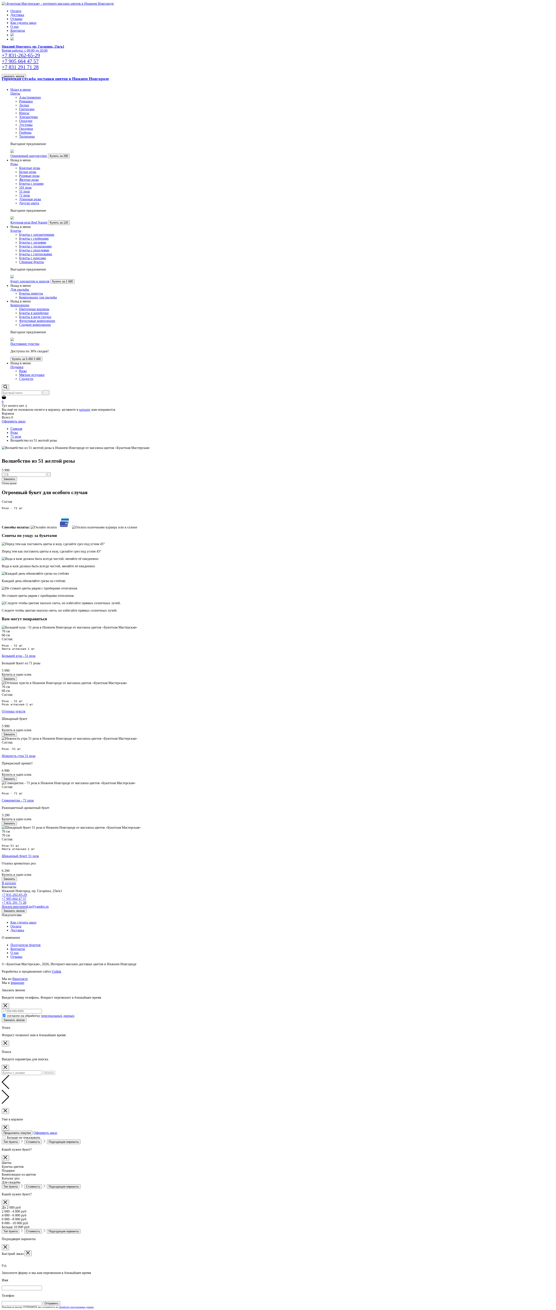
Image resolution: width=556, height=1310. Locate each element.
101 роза (25, 187)
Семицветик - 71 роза (18, 800)
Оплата (15, 11)
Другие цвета (29, 203)
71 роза (24, 195)
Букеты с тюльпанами (35, 246)
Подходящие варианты (64, 1141)
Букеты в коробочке (34, 313)
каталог (85, 409)
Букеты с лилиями (32, 242)
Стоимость (33, 1141)
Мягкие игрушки (32, 375)
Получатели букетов (25, 945)
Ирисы (24, 113)
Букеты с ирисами (32, 258)
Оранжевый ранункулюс (28, 156)
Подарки (16, 367)
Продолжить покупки (17, 1133)
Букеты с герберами (34, 238)
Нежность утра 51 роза (18, 756)
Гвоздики (26, 128)
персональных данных (57, 1016)
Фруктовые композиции (37, 321)
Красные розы (29, 168)
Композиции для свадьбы (38, 297)
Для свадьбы (19, 289)
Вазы (23, 371)
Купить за (59, 156)
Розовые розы (29, 176)
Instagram (17, 983)
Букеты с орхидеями (34, 250)
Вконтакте (20, 979)
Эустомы (26, 125)
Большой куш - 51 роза (18, 656)
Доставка (17, 15)
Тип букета (10, 1141)
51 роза (24, 191)
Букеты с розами (31, 183)
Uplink (56, 971)
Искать (49, 1072)
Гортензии (27, 109)
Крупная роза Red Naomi (28, 222)
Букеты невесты (31, 293)
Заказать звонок (14, 910)
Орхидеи (25, 121)
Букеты (15, 231)
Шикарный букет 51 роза (20, 856)
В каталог (9, 883)
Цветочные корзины (34, 309)
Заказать (9, 479)
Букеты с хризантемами (36, 234)
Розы (14, 164)
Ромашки (26, 101)
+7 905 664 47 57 (14, 899)
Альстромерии (30, 97)
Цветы (15, 93)
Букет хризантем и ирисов (30, 281)
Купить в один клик (16, 674)
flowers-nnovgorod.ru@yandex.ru (25, 906)
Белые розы (27, 172)
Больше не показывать (23, 1137)
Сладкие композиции (35, 325)
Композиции (19, 305)
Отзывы (16, 19)
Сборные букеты (31, 262)
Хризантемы (28, 117)
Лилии (24, 105)
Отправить (51, 1303)
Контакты (17, 30)
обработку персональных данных (76, 1307)
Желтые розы (29, 179)
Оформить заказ (13, 421)
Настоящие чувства (24, 344)
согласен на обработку (40, 1016)
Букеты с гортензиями (35, 254)
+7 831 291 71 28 (14, 902)
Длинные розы (30, 199)
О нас (14, 26)
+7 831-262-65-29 (14, 895)
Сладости (26, 379)
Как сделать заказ (23, 23)
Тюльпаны (27, 136)
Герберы (25, 132)
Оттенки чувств (13, 711)
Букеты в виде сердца (35, 317)
